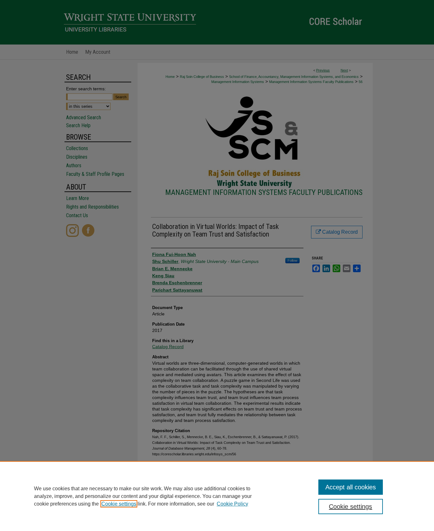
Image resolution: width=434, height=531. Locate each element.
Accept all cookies (350, 487)
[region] (217, 496)
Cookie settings (118, 504)
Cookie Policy (232, 504)
